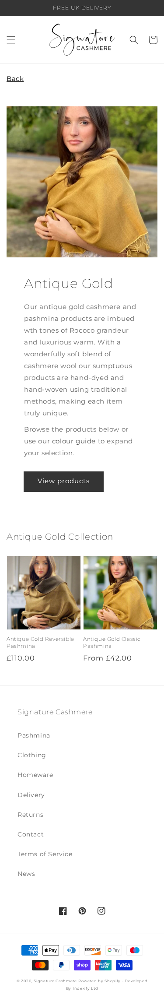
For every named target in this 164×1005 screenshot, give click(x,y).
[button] (11, 39)
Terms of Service (45, 854)
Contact (30, 834)
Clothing (31, 755)
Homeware (35, 775)
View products (64, 481)
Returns (30, 815)
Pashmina (33, 735)
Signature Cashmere (55, 981)
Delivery (31, 795)
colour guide (74, 441)
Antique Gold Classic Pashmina (112, 643)
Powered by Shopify (99, 981)
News (26, 874)
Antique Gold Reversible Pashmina (40, 643)
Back (15, 78)
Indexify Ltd (85, 988)
